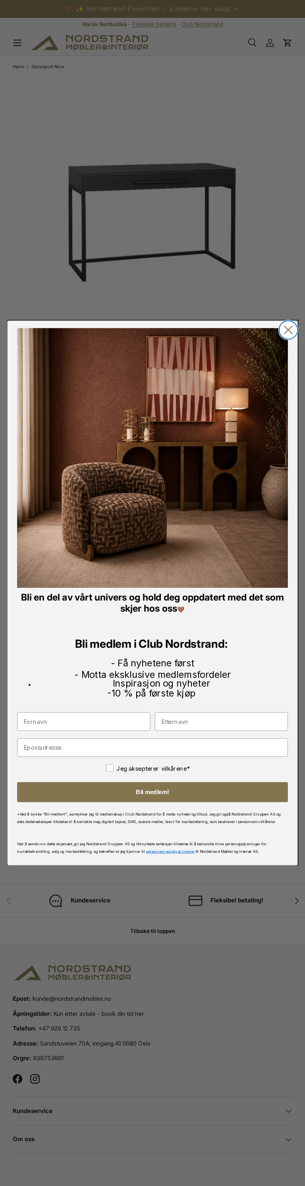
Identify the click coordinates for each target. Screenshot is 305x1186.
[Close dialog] (288, 330)
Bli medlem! (152, 792)
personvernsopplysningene (170, 851)
